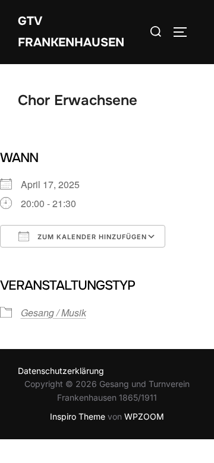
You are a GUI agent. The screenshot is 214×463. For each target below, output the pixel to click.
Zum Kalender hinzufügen (91, 237)
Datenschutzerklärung (61, 371)
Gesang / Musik (53, 312)
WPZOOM (144, 416)
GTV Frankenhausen (71, 32)
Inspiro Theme (77, 416)
